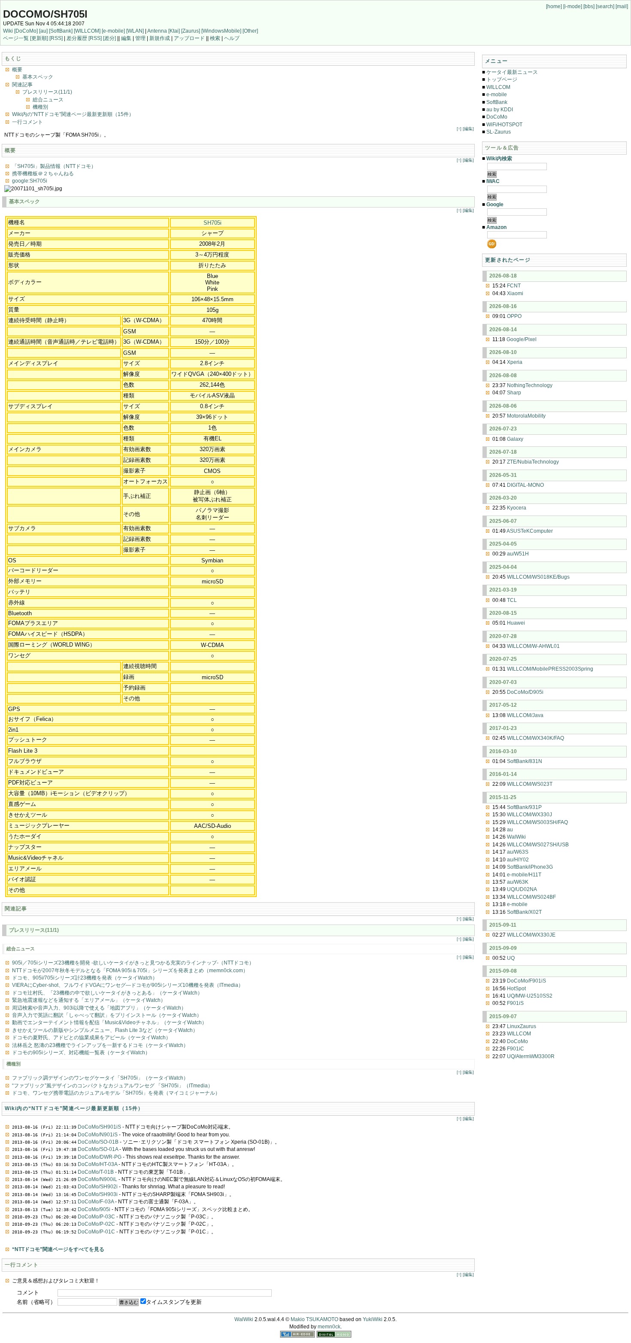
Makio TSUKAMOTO (314, 1319)
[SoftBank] (61, 31)
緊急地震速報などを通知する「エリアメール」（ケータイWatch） (89, 1000)
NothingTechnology (529, 385)
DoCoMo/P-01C (96, 1232)
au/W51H (518, 554)
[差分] (109, 38)
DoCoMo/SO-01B (98, 1142)
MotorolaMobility (526, 416)
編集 (126, 38)
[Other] (250, 31)
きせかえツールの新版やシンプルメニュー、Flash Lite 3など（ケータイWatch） (105, 1030)
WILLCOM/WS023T (529, 784)
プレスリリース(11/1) (47, 92)
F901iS (515, 1003)
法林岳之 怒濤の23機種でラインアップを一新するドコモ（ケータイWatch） (100, 1045)
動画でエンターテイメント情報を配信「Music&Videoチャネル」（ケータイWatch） (109, 1022)
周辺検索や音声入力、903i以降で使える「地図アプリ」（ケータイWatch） (99, 1008)
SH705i (212, 223)
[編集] (468, 128)
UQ (511, 958)
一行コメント (27, 122)
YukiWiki (372, 1319)
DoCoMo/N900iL (97, 1179)
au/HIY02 (518, 860)
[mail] (622, 6)
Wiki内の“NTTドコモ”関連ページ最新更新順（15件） (73, 114)
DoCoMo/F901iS (526, 981)
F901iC (515, 1049)
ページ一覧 (16, 38)
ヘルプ (232, 38)
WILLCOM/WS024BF (531, 897)
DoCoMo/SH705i (45, 14)
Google (495, 204)
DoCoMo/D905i (525, 692)
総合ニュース (48, 100)
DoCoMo (496, 117)
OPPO (514, 316)
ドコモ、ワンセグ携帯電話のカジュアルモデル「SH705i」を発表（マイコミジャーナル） (116, 1093)
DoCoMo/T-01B (96, 1172)
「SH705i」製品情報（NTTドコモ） (54, 166)
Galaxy (515, 439)
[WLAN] (135, 31)
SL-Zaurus (498, 132)
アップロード (189, 38)
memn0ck (329, 1327)
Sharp (514, 393)
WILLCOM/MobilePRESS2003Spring (550, 669)
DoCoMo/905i (94, 1209)
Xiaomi (515, 293)
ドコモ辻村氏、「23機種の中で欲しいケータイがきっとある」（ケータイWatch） (107, 993)
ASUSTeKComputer (530, 531)
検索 (215, 38)
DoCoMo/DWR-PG (99, 1157)
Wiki (8, 31)
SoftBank (496, 102)
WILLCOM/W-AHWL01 (533, 646)
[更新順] (39, 38)
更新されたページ (508, 260)
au (510, 830)
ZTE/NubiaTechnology (533, 462)
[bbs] (589, 6)
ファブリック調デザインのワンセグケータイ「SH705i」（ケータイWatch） (100, 1078)
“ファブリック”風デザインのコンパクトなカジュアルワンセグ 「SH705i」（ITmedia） (112, 1086)
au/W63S (517, 852)
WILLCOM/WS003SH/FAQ (537, 822)
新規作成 (159, 38)
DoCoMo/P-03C (96, 1217)
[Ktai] (174, 31)
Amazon (496, 227)
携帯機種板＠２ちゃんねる (43, 174)
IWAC (493, 181)
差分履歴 (77, 38)
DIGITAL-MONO (525, 485)
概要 (17, 70)
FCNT (514, 286)
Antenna (157, 31)
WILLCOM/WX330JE (531, 935)
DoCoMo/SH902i (98, 1187)
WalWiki (516, 837)
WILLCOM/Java (525, 715)
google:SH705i (29, 181)
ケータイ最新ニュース (512, 72)
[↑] (459, 128)
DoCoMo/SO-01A (98, 1149)
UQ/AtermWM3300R (531, 1056)
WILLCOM (498, 87)
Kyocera (516, 508)
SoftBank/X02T (524, 912)
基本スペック (37, 77)
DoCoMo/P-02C (96, 1224)
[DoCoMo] (26, 31)
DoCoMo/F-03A (96, 1202)
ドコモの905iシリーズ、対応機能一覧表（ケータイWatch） (81, 1053)
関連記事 (22, 85)
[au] (43, 31)
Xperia (514, 362)
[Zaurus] (190, 31)
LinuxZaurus (521, 1026)
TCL (512, 600)
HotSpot (516, 989)
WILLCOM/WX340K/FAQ (535, 738)
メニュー (496, 61)
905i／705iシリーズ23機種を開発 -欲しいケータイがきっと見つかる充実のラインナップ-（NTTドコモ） (133, 963)
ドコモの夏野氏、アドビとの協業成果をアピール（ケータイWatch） (91, 1038)
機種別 (40, 107)
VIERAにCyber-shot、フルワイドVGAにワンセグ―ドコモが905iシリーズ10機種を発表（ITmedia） (127, 985)
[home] (554, 6)
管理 (140, 38)
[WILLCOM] (87, 31)
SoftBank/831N (524, 761)
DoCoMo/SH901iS (99, 1127)
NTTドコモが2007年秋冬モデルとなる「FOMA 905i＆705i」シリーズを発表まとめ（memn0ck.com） (130, 971)
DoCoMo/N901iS (98, 1135)
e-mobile (496, 95)
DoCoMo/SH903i (98, 1194)
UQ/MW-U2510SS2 (529, 996)
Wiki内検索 (499, 159)
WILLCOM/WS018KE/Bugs (538, 577)
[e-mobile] (113, 31)
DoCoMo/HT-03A (97, 1164)
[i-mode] (572, 6)
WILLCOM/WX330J (529, 815)
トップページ (501, 79)
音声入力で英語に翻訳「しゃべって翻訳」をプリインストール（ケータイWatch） (107, 1015)
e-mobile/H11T (524, 875)
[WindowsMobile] (221, 31)
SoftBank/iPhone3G (530, 867)
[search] (605, 6)
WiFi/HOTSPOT (504, 125)
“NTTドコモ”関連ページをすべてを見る (58, 1249)
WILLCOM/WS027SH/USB (538, 845)
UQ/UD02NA (522, 889)
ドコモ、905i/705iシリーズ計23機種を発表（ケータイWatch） (85, 978)
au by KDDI (499, 110)
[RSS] (56, 38)
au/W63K (517, 882)
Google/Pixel (522, 339)
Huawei (516, 623)
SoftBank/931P (524, 807)
